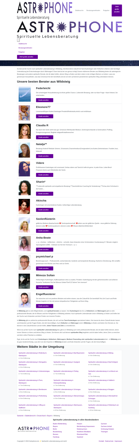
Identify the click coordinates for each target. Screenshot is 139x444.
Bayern (49, 416)
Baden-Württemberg (59, 424)
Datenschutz (109, 441)
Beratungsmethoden (93, 10)
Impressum (118, 441)
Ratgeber (106, 10)
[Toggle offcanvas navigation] (18, 40)
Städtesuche (79, 10)
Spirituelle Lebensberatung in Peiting (66, 371)
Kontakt (101, 441)
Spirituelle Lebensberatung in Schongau (67, 389)
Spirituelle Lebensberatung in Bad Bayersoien (69, 353)
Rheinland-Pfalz (82, 434)
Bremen (55, 434)
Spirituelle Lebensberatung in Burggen (101, 389)
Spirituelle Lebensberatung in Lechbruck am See (103, 372)
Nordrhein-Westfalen (84, 431)
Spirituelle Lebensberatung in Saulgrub (67, 362)
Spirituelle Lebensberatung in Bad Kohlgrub (103, 362)
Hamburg (56, 437)
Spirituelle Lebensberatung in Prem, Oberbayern (31, 381)
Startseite (20, 416)
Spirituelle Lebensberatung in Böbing (100, 353)
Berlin (55, 429)
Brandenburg (57, 431)
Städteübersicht (30, 416)
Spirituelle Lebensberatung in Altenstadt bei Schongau (103, 397)
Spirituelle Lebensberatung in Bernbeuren (33, 389)
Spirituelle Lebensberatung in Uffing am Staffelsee (32, 406)
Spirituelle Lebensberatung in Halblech (101, 380)
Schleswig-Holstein (107, 429)
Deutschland (41, 416)
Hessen (79, 424)
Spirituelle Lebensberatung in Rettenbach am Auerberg (103, 406)
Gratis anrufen (43, 100)
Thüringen (104, 431)
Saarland (80, 437)
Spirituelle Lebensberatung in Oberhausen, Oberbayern (68, 406)
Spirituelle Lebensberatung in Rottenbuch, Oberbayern (33, 354)
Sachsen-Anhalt (106, 426)
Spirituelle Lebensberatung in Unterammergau (34, 371)
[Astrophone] (44, 10)
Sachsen (104, 424)
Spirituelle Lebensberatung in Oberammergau (69, 396)
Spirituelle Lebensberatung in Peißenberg (33, 396)
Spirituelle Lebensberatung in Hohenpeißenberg (63, 381)
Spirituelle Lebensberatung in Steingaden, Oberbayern (33, 363)
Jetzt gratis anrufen (117, 9)
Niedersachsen (82, 429)
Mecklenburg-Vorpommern (86, 426)
